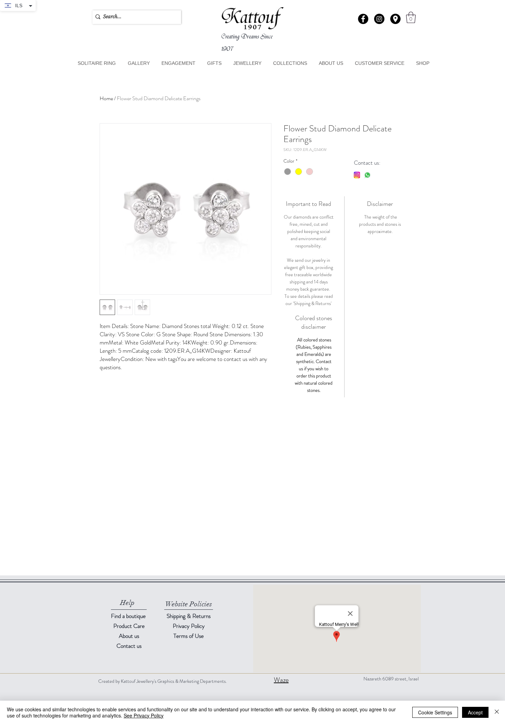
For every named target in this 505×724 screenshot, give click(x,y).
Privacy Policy (189, 626)
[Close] (497, 712)
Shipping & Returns (189, 616)
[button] (395, 19)
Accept (475, 712)
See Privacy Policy (144, 715)
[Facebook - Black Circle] (363, 19)
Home (106, 98)
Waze (281, 680)
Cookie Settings (435, 712)
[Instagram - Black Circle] (379, 19)
